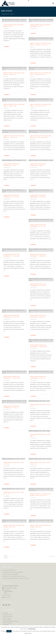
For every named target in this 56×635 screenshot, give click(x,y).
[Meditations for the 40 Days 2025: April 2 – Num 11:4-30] (14, 100)
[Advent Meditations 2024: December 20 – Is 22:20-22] (41, 191)
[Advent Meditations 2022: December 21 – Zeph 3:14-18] (14, 372)
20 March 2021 (32, 497)
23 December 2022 (33, 319)
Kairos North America (8, 616)
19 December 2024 (33, 199)
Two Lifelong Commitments (9, 570)
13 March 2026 (6, 28)
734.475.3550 (7, 595)
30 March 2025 (6, 139)
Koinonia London (7, 618)
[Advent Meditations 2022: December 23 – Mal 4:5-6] (41, 311)
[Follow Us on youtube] (9, 605)
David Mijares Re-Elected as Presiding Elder (13, 572)
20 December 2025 (33, 28)
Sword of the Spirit (7, 619)
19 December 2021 (7, 496)
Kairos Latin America (7, 614)
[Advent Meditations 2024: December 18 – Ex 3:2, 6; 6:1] (14, 250)
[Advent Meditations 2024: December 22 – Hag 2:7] (41, 160)
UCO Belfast (5, 624)
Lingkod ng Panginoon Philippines (10, 621)
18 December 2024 (33, 228)
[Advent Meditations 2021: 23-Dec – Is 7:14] (41, 401)
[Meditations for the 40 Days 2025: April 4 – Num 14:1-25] (14, 68)
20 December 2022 (33, 380)
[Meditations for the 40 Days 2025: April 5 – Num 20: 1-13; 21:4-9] (41, 39)
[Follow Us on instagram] (6, 605)
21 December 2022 (7, 380)
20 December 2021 (33, 466)
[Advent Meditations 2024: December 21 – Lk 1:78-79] (14, 191)
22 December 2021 (33, 438)
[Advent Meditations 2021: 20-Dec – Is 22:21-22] (41, 459)
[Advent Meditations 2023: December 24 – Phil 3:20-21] (41, 279)
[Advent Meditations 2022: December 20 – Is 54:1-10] (41, 372)
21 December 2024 (33, 167)
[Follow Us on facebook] (3, 605)
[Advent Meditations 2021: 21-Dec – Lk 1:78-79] (14, 459)
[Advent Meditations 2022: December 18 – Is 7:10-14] (14, 401)
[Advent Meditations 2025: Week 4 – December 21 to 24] (41, 20)
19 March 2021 (6, 529)
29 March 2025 (32, 139)
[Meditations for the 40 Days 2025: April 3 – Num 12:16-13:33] (41, 68)
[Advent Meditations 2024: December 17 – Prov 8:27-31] (41, 250)
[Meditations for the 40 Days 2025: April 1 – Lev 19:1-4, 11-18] (41, 100)
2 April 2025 (32, 76)
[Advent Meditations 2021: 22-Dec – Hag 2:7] (41, 431)
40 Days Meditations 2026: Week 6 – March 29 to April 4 (16, 578)
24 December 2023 (33, 287)
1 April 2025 (6, 108)
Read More (6, 46)
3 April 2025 (6, 76)
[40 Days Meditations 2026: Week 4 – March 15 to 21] (14, 20)
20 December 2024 (7, 199)
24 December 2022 (7, 319)
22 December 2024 (7, 167)
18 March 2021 (32, 529)
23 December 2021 (33, 408)
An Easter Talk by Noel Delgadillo (10, 574)
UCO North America (7, 623)
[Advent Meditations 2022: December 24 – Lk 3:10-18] (14, 311)
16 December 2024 (33, 258)
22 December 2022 (33, 348)
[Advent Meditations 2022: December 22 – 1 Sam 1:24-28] (41, 340)
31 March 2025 (32, 108)
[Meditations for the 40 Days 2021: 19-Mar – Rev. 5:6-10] (14, 521)
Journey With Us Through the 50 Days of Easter (14, 576)
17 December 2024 (7, 258)
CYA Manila (5, 613)
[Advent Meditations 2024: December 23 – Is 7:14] (14, 160)
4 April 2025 (32, 47)
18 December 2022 (7, 409)
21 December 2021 (7, 466)
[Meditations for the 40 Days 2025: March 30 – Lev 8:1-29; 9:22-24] (41, 131)
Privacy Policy (7, 597)
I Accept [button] (9, 631)
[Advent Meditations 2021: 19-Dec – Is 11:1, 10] (14, 489)
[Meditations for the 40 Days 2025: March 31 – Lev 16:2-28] (14, 131)
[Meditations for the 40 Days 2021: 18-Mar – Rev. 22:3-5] (41, 521)
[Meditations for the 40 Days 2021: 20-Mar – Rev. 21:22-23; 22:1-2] (41, 489)
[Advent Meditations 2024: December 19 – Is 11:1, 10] (41, 220)
